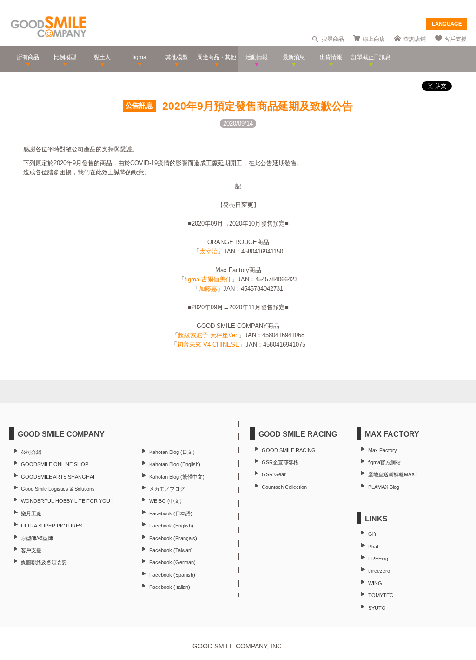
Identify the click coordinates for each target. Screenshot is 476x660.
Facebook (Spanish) (172, 575)
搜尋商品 (333, 39)
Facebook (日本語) (170, 513)
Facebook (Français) (173, 538)
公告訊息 (139, 105)
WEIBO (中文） (167, 501)
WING (375, 583)
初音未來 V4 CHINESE (208, 344)
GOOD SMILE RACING (289, 450)
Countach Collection (284, 487)
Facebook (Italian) (169, 587)
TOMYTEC (380, 595)
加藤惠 (208, 288)
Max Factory (382, 450)
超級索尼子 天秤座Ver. (208, 335)
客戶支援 (455, 39)
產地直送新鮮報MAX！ (394, 474)
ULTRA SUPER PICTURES (51, 525)
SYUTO (377, 608)
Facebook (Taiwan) (171, 550)
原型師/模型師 (37, 538)
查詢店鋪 (414, 39)
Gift (372, 534)
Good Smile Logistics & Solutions (58, 489)
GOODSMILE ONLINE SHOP (54, 464)
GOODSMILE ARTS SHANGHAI (57, 477)
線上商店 (374, 39)
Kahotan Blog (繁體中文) (177, 477)
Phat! (374, 546)
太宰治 (208, 251)
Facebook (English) (171, 525)
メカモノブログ (167, 489)
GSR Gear (274, 474)
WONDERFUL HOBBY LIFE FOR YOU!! (67, 501)
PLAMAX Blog (383, 487)
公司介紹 (31, 452)
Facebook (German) (172, 562)
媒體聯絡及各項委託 (44, 562)
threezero (379, 570)
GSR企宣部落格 (280, 462)
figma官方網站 (384, 462)
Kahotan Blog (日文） (173, 452)
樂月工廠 (31, 513)
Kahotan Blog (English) (174, 464)
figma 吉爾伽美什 (208, 279)
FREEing (378, 558)
